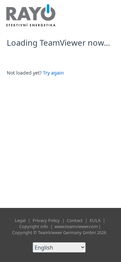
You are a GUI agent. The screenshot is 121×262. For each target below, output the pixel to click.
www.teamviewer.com (76, 226)
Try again (53, 73)
